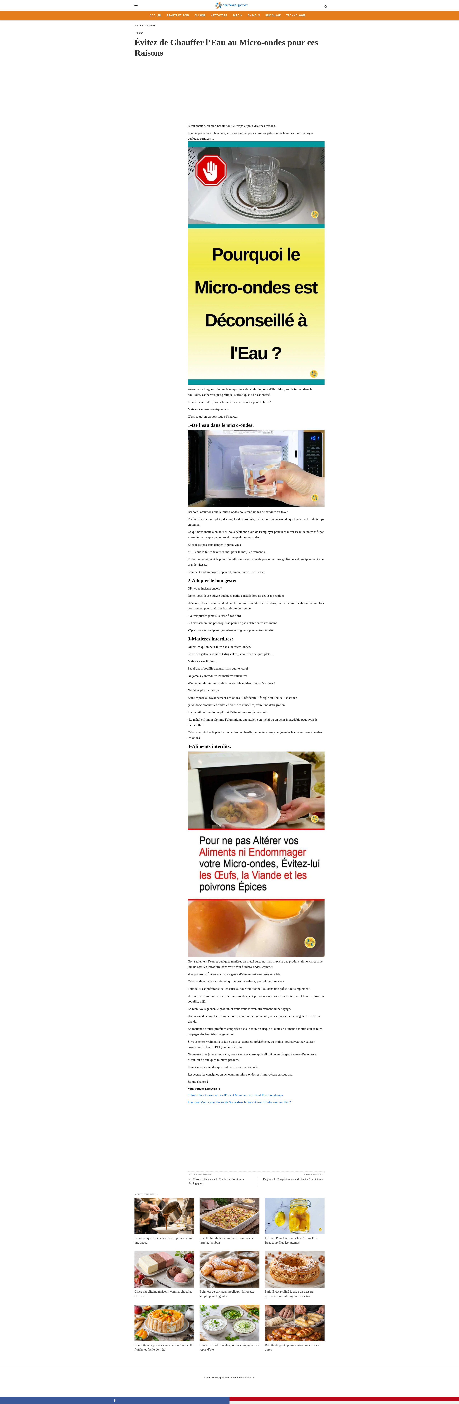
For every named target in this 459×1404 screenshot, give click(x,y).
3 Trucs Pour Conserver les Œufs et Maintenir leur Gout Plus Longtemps (235, 1095)
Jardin (237, 15)
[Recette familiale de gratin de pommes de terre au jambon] (229, 1216)
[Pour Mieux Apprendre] (231, 5)
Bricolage (273, 15)
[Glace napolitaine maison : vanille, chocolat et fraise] (164, 1269)
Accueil (156, 15)
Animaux (254, 15)
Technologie (296, 15)
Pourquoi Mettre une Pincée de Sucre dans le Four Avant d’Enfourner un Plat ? (239, 1102)
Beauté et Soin (178, 15)
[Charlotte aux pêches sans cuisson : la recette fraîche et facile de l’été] (164, 1323)
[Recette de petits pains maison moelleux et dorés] (295, 1323)
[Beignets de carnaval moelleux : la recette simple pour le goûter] (229, 1269)
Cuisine (199, 15)
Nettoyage (219, 15)
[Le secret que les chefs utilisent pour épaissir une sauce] (164, 1216)
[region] (229, 86)
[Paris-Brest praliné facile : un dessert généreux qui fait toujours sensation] (295, 1269)
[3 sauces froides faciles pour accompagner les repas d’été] (229, 1323)
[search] (325, 6)
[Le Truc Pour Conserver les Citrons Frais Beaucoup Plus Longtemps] (295, 1216)
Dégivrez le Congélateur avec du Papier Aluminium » (293, 1179)
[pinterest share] (344, 1399)
